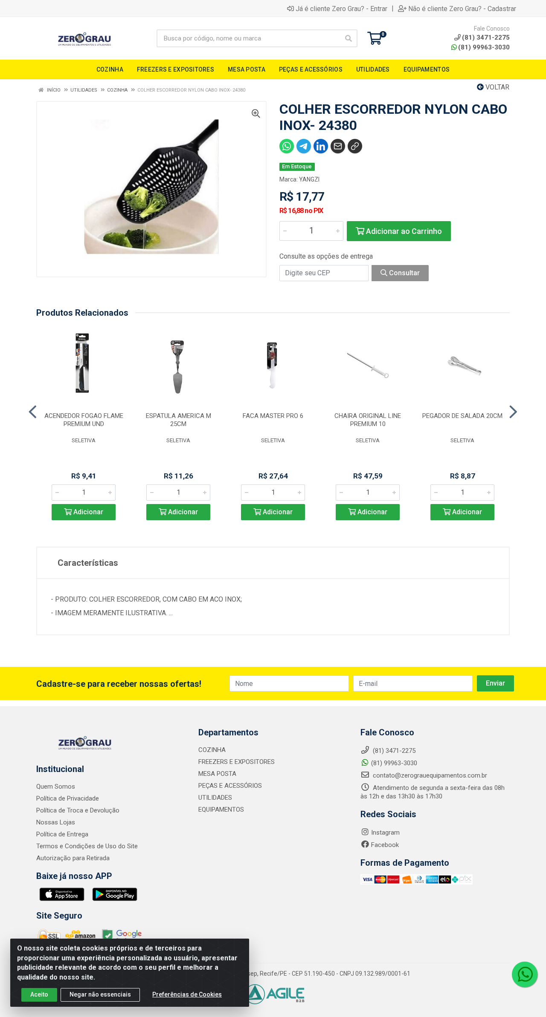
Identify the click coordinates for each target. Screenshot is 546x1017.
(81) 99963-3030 (484, 47)
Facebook (385, 845)
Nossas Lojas (55, 822)
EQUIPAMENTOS (221, 809)
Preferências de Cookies (187, 994)
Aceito (39, 994)
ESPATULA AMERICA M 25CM (178, 420)
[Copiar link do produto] (355, 146)
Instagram (385, 832)
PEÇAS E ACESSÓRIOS (230, 785)
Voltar (496, 87)
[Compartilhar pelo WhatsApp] (286, 146)
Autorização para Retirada (73, 858)
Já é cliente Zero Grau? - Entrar (341, 8)
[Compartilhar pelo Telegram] (303, 146)
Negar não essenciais (100, 994)
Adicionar (87, 512)
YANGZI (309, 179)
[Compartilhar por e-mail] (338, 146)
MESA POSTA (217, 774)
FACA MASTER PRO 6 (273, 416)
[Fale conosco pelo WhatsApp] (524, 974)
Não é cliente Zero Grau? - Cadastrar (462, 8)
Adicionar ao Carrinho (403, 231)
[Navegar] (33, 412)
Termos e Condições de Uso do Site (87, 846)
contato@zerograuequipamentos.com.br (429, 775)
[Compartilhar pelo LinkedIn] (321, 146)
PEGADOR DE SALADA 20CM (462, 416)
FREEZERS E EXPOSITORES (236, 762)
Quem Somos (55, 786)
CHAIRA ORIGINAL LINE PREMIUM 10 (367, 420)
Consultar (403, 273)
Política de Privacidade (67, 798)
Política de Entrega (62, 834)
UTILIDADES (215, 797)
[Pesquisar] (348, 38)
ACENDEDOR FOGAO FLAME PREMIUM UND (83, 420)
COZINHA (212, 750)
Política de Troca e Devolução (77, 810)
